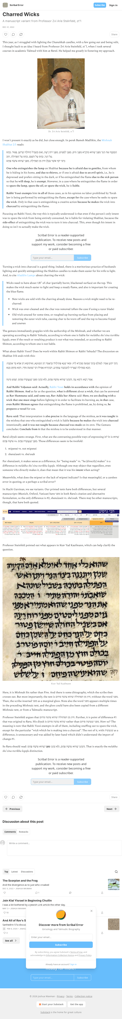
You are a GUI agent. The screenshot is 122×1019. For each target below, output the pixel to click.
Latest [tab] (14, 871)
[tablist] (16, 832)
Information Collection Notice (60, 955)
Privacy (60, 996)
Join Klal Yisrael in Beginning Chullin (27, 900)
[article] (61, 887)
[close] (91, 910)
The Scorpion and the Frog (20, 880)
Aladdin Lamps (26, 275)
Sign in (113, 5)
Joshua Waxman (24, 888)
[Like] (6, 34)
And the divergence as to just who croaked (26, 884)
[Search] (116, 871)
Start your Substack (53, 1004)
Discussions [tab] (27, 871)
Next (109, 808)
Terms (69, 996)
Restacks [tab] (23, 831)
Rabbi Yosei (57, 387)
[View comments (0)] (13, 34)
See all (9, 940)
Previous (15, 808)
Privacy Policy (85, 955)
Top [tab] (6, 871)
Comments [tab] (10, 831)
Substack (45, 1012)
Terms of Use (76, 952)
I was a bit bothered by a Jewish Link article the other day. (34, 904)
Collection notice (83, 996)
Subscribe (100, 5)
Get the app (76, 1004)
